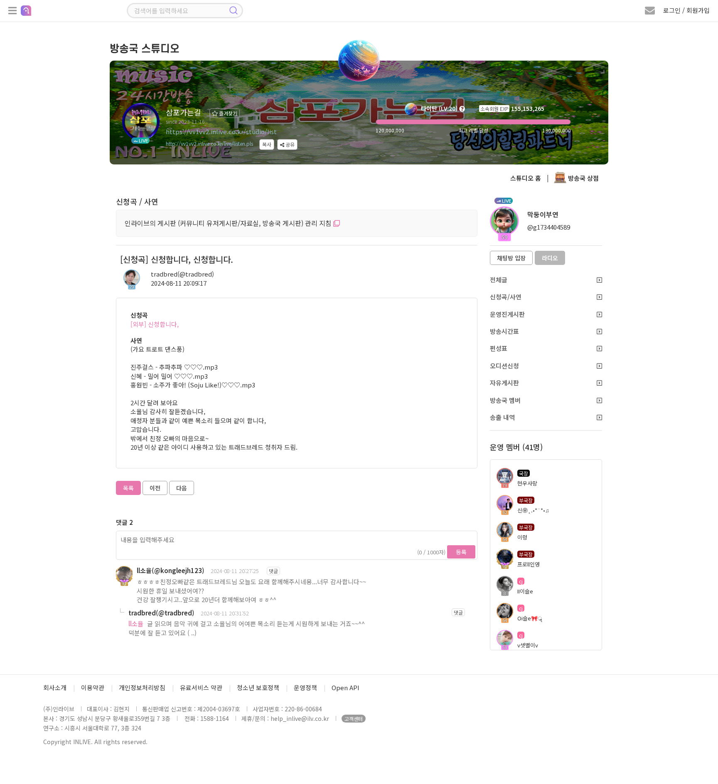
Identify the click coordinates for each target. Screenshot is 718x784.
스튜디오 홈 (525, 178)
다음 (181, 488)
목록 (128, 488)
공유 (289, 144)
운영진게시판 (507, 314)
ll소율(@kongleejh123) (170, 570)
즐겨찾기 (227, 113)
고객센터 (353, 718)
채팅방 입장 (511, 258)
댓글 (273, 570)
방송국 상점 (582, 178)
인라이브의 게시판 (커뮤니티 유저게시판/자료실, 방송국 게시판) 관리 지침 (229, 223)
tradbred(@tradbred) (182, 274)
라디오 (550, 258)
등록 (461, 552)
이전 (155, 488)
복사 (266, 144)
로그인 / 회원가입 (686, 10)
